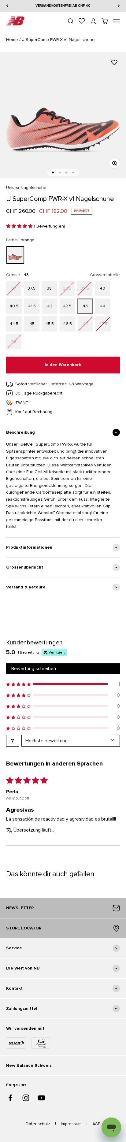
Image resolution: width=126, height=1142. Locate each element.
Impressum (71, 1123)
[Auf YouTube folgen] (41, 1098)
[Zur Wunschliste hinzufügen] (114, 62)
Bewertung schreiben (33, 669)
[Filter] (12, 741)
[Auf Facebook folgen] (10, 1098)
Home (12, 39)
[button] (20, 226)
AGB (96, 1123)
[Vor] (119, 6)
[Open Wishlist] (82, 21)
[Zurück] (7, 6)
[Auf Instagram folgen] (26, 1098)
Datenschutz (38, 1123)
